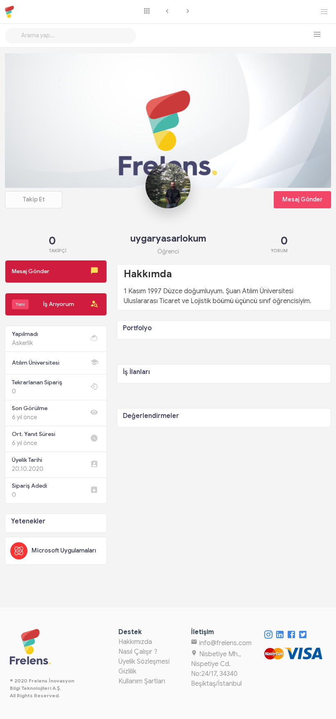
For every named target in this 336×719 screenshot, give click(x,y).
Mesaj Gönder (302, 199)
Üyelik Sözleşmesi (144, 661)
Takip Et (34, 199)
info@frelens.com (225, 643)
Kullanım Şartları (141, 681)
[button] (317, 34)
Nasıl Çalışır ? (137, 652)
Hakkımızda (135, 642)
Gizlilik (127, 671)
